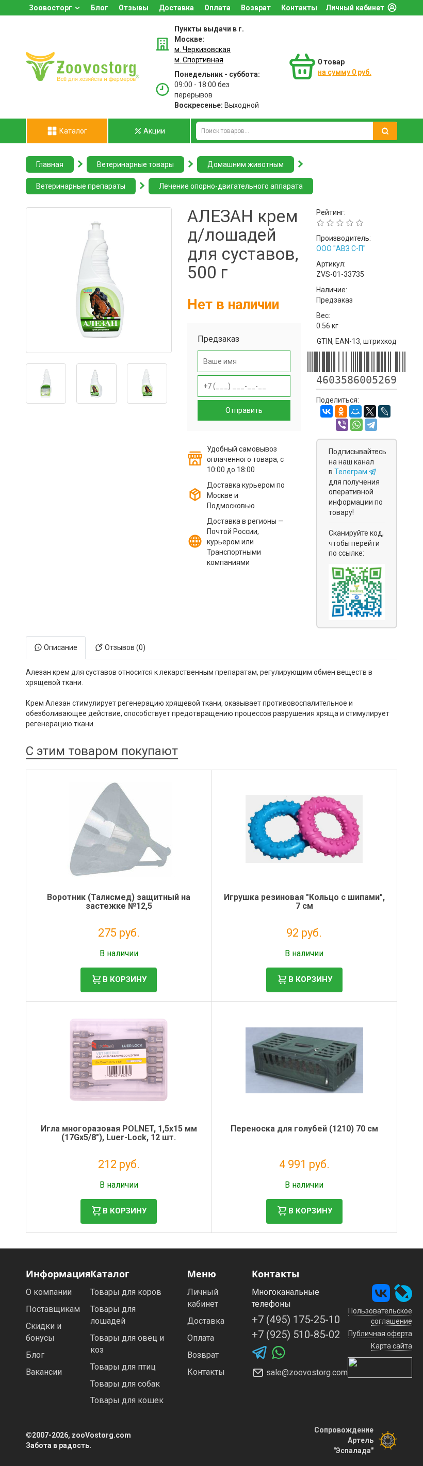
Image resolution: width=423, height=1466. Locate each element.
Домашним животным (245, 164)
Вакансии (44, 1372)
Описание (59, 647)
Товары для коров (125, 1292)
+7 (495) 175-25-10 (296, 1319)
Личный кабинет (355, 8)
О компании (49, 1292)
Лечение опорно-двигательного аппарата (231, 186)
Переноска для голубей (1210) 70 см (304, 1129)
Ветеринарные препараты (80, 186)
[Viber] (342, 425)
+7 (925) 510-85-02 (296, 1334)
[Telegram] (371, 425)
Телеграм (351, 472)
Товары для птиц (123, 1367)
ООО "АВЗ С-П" (341, 248)
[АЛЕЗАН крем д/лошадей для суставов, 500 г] (99, 280)
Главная (49, 164)
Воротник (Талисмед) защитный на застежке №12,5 (118, 901)
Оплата (217, 8)
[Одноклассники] (341, 411)
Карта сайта (391, 1346)
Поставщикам (53, 1309)
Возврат (256, 8)
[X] (370, 411)
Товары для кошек (127, 1400)
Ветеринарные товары (135, 164)
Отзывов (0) (124, 647)
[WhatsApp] (356, 425)
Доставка (176, 8)
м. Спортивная (198, 60)
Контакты (299, 8)
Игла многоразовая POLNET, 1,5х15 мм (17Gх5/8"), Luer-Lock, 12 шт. (119, 1133)
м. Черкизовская (202, 49)
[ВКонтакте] (326, 411)
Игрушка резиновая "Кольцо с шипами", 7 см (304, 901)
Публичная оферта (380, 1333)
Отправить (244, 410)
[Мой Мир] (355, 411)
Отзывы (134, 8)
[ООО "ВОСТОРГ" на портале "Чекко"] (380, 1367)
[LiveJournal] (384, 411)
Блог (99, 8)
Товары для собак (125, 1384)
